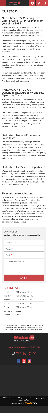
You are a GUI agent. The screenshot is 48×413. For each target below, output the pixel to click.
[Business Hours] (32, 3)
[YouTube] (24, 361)
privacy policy (40, 398)
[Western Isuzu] (17, 3)
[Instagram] (29, 361)
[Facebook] (18, 361)
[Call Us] (45, 3)
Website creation (16, 403)
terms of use (25, 400)
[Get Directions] (39, 3)
